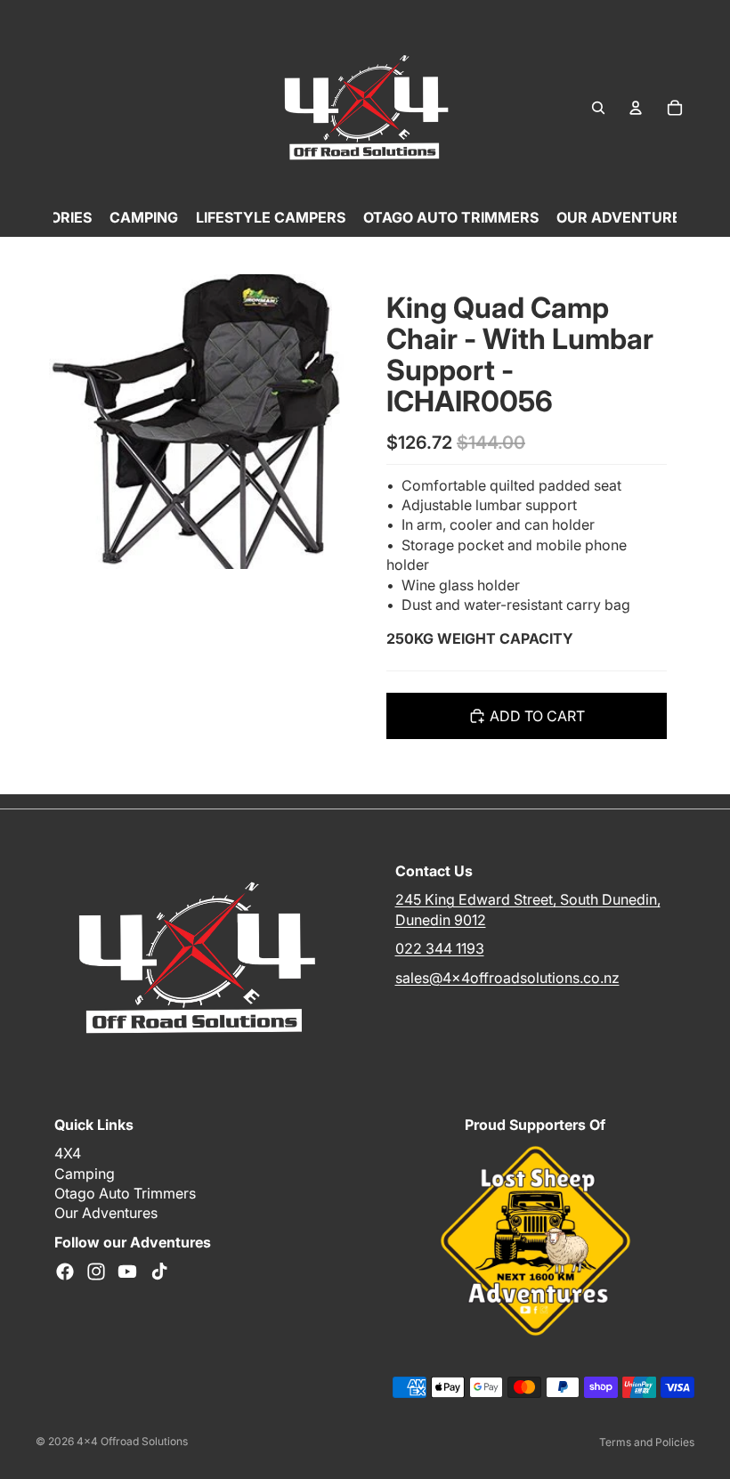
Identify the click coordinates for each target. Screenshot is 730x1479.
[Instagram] (96, 1271)
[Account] (635, 107)
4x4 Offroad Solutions (132, 1441)
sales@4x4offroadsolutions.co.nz (507, 977)
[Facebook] (65, 1271)
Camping (84, 1173)
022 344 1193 (439, 948)
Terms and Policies (646, 1442)
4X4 (67, 1153)
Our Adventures (106, 1213)
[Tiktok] (159, 1271)
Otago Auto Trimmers (125, 1193)
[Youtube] (127, 1271)
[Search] (598, 107)
